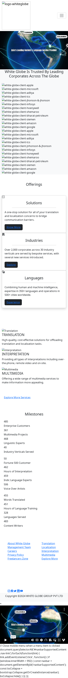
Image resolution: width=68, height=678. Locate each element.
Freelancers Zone (18, 558)
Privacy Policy (16, 555)
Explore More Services (17, 397)
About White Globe (19, 543)
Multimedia (48, 555)
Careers (12, 551)
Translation (48, 543)
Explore (11, 264)
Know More (14, 227)
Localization (49, 547)
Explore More (50, 558)
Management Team (19, 547)
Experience (13, 302)
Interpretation (50, 551)
